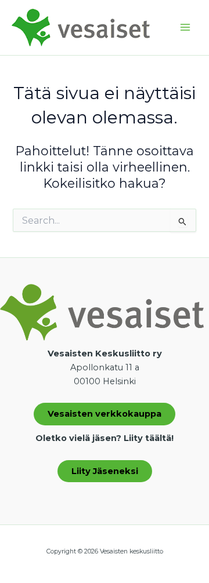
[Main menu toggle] (185, 28)
